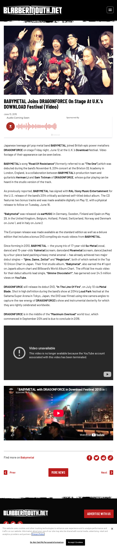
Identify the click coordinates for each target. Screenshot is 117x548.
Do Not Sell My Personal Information (47, 542)
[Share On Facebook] (89, 458)
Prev (13, 472)
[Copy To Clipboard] (110, 458)
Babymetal (27, 457)
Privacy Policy (38, 534)
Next (104, 472)
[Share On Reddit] (103, 458)
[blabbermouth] (32, 14)
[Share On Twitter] (96, 458)
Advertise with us (99, 514)
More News (58, 472)
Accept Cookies (75, 542)
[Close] (112, 528)
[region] (58, 536)
